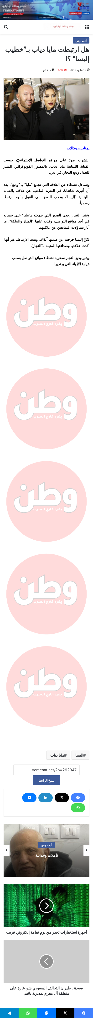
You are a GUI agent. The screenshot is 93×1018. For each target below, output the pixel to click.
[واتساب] (78, 807)
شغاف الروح (46, 855)
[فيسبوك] (78, 797)
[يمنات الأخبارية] (62, 26)
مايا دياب (57, 755)
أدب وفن (81, 40)
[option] (46, 850)
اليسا (79, 755)
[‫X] (62, 797)
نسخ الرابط (46, 780)
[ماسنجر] (29, 797)
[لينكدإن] (45, 797)
